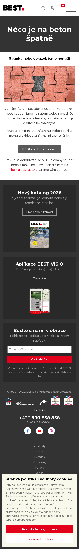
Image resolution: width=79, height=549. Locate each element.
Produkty (40, 446)
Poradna (39, 457)
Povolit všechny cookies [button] (39, 529)
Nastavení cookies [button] (39, 539)
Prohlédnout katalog (39, 212)
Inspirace (39, 451)
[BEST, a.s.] (27, 430)
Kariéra (39, 467)
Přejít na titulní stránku (39, 149)
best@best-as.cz (23, 169)
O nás (39, 473)
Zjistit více (39, 278)
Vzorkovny (39, 462)
